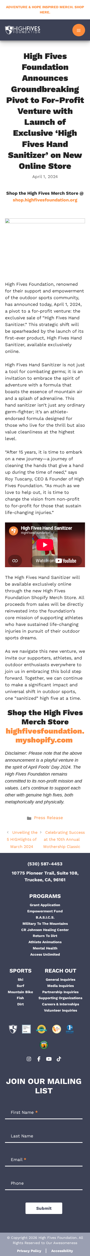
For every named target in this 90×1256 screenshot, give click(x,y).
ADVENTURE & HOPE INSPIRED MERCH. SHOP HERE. (45, 9)
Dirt (20, 1004)
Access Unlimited (45, 954)
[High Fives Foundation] (22, 30)
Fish (20, 998)
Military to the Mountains (45, 924)
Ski (20, 979)
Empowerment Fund (45, 911)
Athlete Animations (45, 942)
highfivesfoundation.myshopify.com (45, 735)
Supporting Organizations (60, 998)
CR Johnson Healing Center (45, 930)
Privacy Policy (29, 1251)
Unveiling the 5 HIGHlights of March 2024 (22, 839)
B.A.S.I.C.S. (45, 917)
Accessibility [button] (62, 1251)
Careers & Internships (60, 1004)
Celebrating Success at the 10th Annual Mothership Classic (64, 839)
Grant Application (45, 905)
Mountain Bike (20, 992)
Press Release (48, 817)
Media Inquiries (60, 986)
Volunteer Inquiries (60, 1010)
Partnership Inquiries (60, 992)
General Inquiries (60, 979)
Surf (20, 986)
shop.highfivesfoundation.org (45, 199)
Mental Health (45, 948)
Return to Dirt (45, 936)
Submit (44, 1208)
